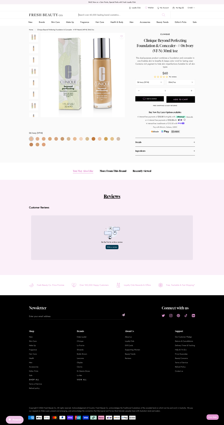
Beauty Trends (162, 22)
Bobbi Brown (82, 354)
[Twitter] (163, 315)
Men (131, 22)
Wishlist (150, 7)
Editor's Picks (180, 22)
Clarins (79, 366)
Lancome (80, 358)
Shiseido (80, 349)
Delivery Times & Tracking (185, 345)
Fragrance (84, 22)
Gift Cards (129, 345)
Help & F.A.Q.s (181, 349)
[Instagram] (170, 315)
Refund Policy (180, 366)
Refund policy (34, 388)
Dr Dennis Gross (83, 371)
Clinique (165, 34)
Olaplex (80, 362)
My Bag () (179, 7)
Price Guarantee (181, 354)
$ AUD (190, 7)
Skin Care (55, 22)
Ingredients (140, 150)
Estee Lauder (82, 337)
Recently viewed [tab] (142, 171)
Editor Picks (33, 371)
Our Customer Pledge (183, 337)
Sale (195, 22)
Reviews (112, 196)
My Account (164, 7)
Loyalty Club (136, 7)
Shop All (34, 379)
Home (31, 30)
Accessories (145, 22)
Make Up (70, 22)
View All (82, 379)
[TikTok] (185, 315)
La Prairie (80, 345)
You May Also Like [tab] (83, 171)
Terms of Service (35, 384)
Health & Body (116, 22)
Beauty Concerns (181, 358)
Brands (42, 22)
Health (31, 358)
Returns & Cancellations (184, 341)
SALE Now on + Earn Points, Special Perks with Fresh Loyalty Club (112, 2)
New (30, 22)
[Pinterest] (178, 315)
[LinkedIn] (193, 315)
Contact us (179, 371)
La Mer (79, 375)
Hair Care (100, 22)
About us (128, 337)
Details (138, 142)
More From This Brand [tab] (113, 171)
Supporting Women (132, 349)
